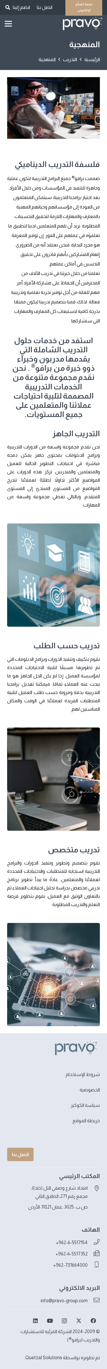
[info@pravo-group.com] (94, 1301)
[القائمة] (8, 23)
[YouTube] (49, 1320)
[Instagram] (64, 1320)
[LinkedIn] (35, 1320)
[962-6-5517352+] (94, 1254)
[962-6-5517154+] (94, 1243)
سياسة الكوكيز (85, 1105)
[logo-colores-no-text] (82, 23)
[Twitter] (78, 1320)
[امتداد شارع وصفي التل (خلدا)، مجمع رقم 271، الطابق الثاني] (94, 1189)
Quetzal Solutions (43, 1357)
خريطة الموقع (86, 1120)
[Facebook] (93, 1320)
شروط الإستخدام (83, 1074)
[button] (7, 7)
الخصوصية (90, 1089)
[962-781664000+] (94, 1265)
